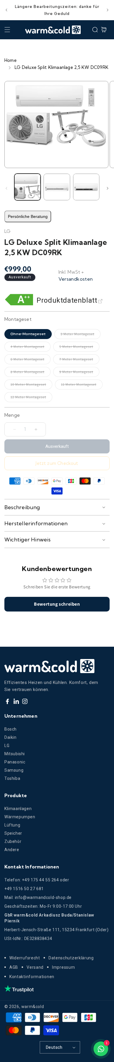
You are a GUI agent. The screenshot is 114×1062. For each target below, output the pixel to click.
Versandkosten (75, 279)
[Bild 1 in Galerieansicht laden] (27, 187)
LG (6, 745)
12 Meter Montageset (31, 398)
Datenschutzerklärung (71, 958)
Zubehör (12, 841)
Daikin (10, 737)
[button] (7, 29)
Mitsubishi (14, 753)
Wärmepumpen (19, 816)
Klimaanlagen (18, 808)
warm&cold (32, 1006)
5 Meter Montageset (79, 348)
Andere (11, 849)
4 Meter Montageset (31, 348)
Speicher (13, 833)
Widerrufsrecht (24, 958)
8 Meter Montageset (31, 373)
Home (10, 60)
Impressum (63, 967)
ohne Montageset (31, 335)
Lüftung (12, 825)
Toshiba (12, 778)
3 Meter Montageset (81, 335)
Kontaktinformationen (31, 976)
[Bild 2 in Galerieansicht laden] (57, 187)
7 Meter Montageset (79, 360)
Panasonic (14, 762)
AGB (13, 967)
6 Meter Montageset (31, 360)
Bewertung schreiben (57, 604)
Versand (35, 967)
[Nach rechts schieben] (107, 188)
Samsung (13, 770)
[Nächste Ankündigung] (107, 10)
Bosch (10, 729)
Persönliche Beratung (28, 216)
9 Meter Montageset (79, 373)
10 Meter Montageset (31, 385)
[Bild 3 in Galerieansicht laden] (86, 187)
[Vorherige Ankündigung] (6, 10)
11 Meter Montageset (82, 385)
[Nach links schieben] (6, 188)
